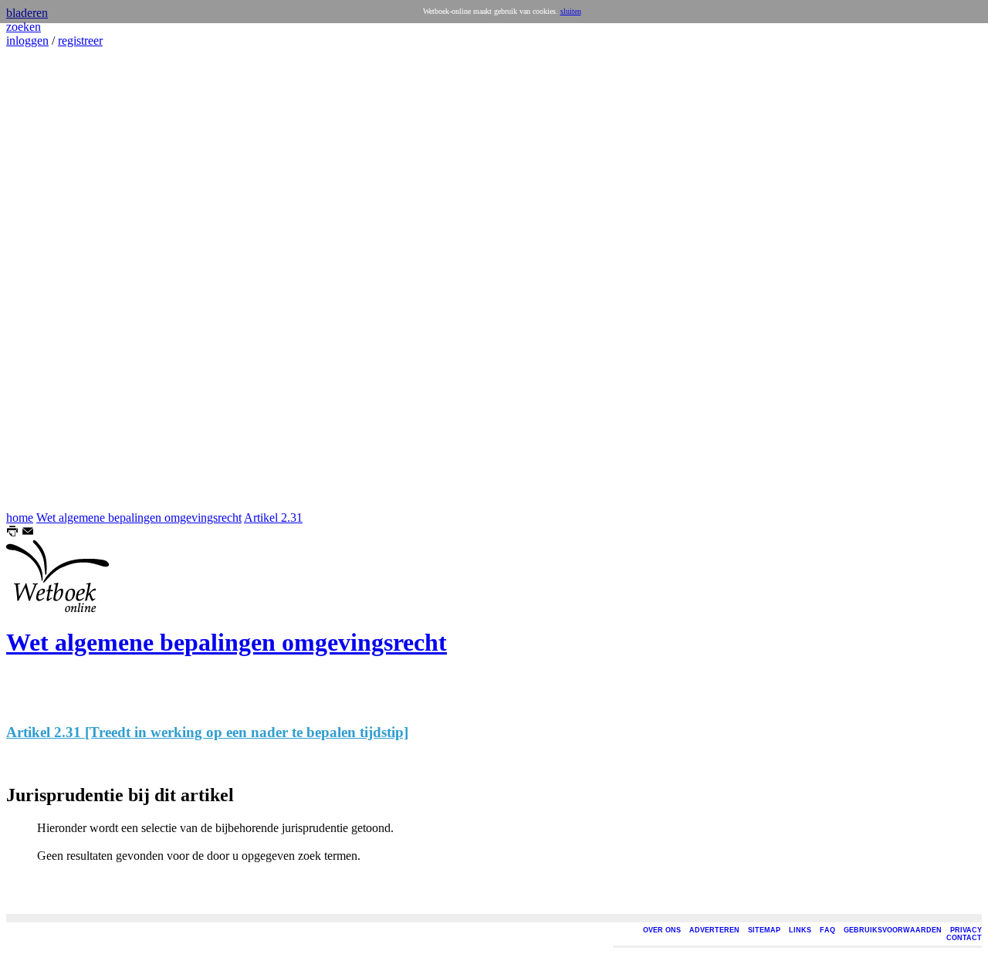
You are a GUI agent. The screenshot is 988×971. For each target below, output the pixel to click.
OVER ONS (662, 930)
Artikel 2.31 (273, 517)
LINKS (800, 930)
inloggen (27, 40)
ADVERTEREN (714, 930)
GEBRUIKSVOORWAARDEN (893, 930)
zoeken (23, 26)
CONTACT (964, 938)
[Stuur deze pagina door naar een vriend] (28, 533)
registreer (80, 40)
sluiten (570, 11)
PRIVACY (966, 930)
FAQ (827, 930)
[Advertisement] (52, 279)
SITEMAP (764, 930)
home (19, 517)
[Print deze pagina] (12, 533)
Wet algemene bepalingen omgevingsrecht (139, 517)
